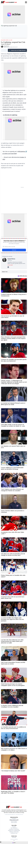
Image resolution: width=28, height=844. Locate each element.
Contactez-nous (14, 833)
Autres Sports (14, 822)
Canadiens (14, 818)
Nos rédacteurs (14, 828)
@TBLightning (21, 151)
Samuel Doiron (6, 46)
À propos (14, 826)
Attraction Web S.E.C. (11, 814)
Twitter (6, 271)
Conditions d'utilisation (14, 829)
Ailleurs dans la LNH (14, 819)
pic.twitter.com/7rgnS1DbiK (9, 153)
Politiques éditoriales (14, 831)
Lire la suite (10, 265)
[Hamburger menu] (26, 2)
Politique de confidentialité (14, 830)
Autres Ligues (14, 821)
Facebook (14, 837)
